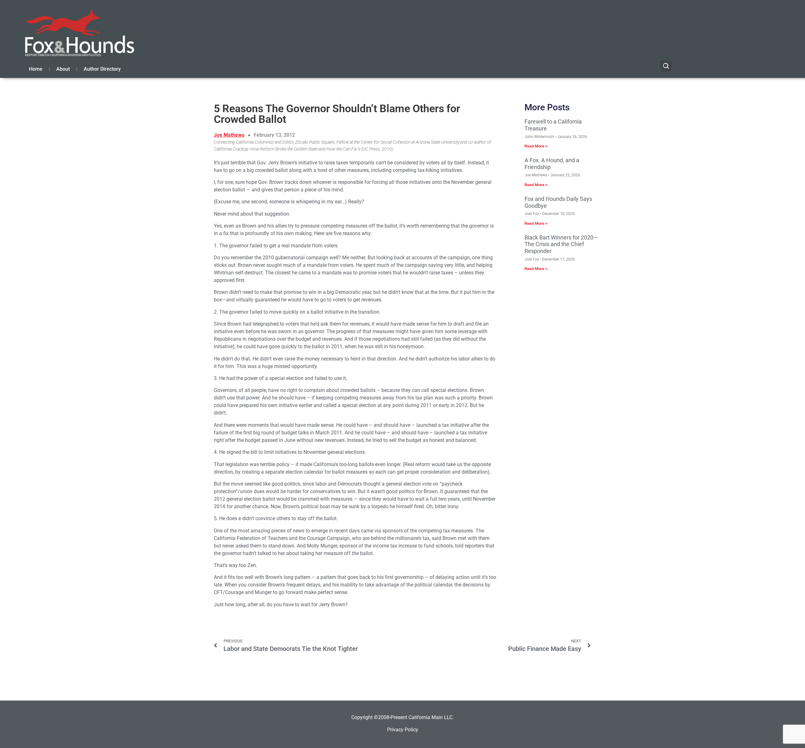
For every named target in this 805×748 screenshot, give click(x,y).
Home (35, 69)
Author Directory (102, 69)
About (63, 69)
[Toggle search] (666, 66)
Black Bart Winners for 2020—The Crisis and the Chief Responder (561, 244)
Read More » (536, 146)
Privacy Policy (402, 730)
